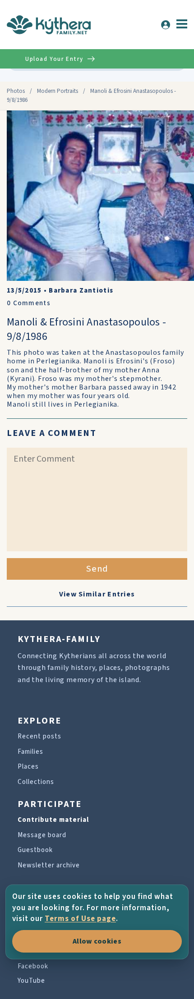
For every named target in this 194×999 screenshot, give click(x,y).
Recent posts (39, 736)
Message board (42, 835)
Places (28, 766)
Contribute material (53, 820)
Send (97, 569)
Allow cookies (97, 941)
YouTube (31, 980)
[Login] (165, 24)
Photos (16, 91)
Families (30, 751)
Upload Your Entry (54, 59)
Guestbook (35, 850)
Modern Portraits (57, 91)
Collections (36, 782)
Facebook (33, 966)
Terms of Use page (80, 918)
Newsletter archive (49, 865)
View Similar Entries (97, 594)
